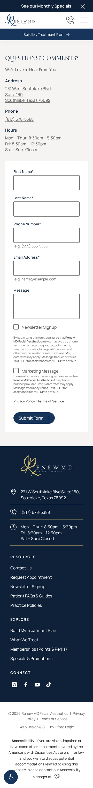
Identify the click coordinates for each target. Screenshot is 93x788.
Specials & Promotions (31, 658)
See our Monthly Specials (46, 6)
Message (21, 290)
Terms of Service (50, 401)
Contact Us (21, 568)
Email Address (26, 257)
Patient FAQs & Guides (31, 596)
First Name (23, 171)
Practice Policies (26, 605)
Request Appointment (31, 577)
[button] (11, 777)
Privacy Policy (24, 401)
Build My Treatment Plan (43, 34)
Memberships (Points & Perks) (38, 649)
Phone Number (27, 223)
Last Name (23, 198)
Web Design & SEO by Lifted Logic (46, 726)
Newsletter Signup (39, 327)
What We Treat (24, 640)
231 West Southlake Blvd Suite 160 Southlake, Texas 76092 (28, 94)
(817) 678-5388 (19, 119)
